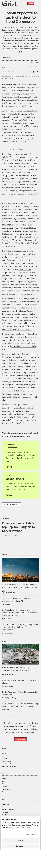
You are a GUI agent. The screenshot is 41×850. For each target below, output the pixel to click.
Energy (4, 753)
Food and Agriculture (9, 766)
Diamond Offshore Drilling (27, 291)
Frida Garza (6, 709)
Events (4, 807)
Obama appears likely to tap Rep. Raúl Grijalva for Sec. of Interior (19, 526)
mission (17, 120)
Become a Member (8, 809)
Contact (4, 784)
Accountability (6, 761)
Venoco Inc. (29, 294)
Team (3, 781)
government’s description (16, 114)
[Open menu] (37, 3)
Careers (4, 786)
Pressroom (5, 792)
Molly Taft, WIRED (7, 674)
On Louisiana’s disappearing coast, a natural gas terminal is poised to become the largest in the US (19, 613)
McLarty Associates (10, 234)
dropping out (7, 175)
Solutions (5, 758)
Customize (19, 846)
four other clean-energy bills (23, 346)
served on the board (24, 251)
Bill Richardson (20, 91)
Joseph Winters (7, 633)
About (4, 778)
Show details (30, 834)
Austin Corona (10, 592)
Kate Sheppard (7, 57)
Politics (16, 536)
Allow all (20, 840)
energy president (23, 182)
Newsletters (5, 804)
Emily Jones (6, 604)
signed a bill (23, 334)
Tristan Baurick (6, 618)
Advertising (5, 812)
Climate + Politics (34, 67)
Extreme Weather (7, 764)
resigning (22, 275)
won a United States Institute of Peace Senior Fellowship (20, 212)
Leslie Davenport (7, 686)
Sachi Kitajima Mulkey (9, 698)
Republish (5, 815)
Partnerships (6, 789)
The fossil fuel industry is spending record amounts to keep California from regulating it (20, 627)
